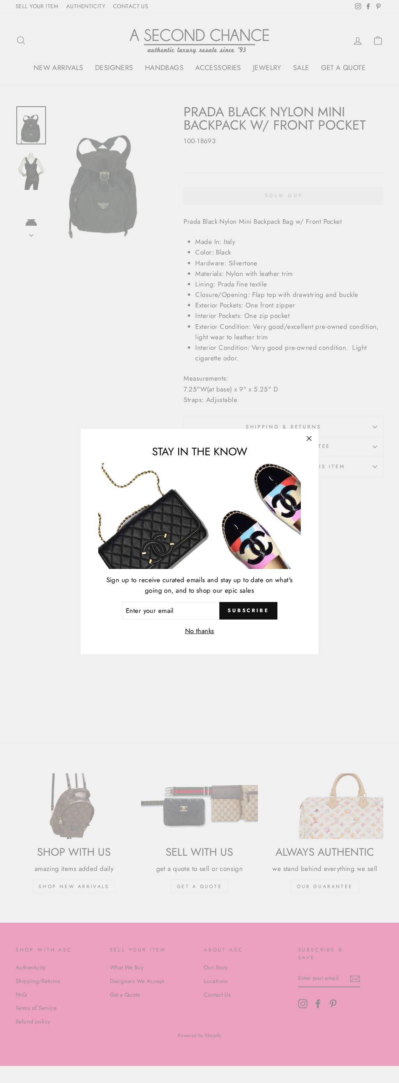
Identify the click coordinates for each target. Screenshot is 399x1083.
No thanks (199, 630)
